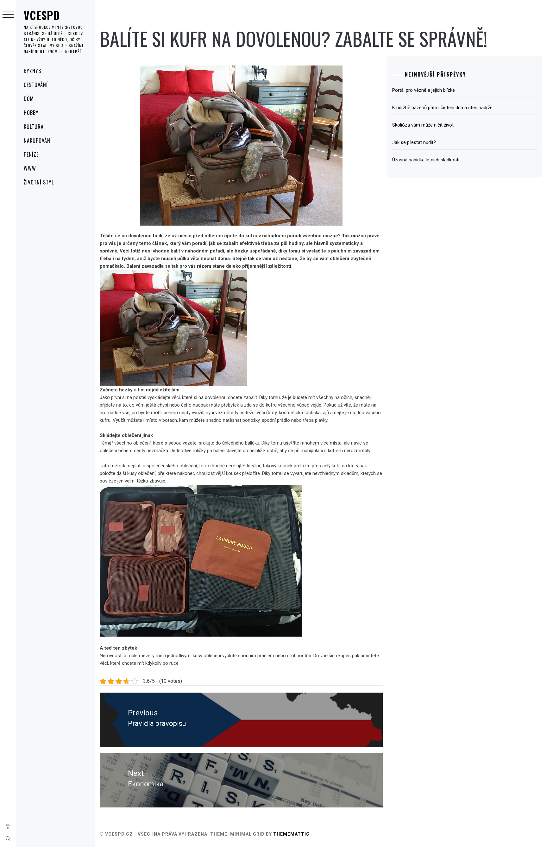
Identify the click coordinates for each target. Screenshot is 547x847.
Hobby (31, 112)
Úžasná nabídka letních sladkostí (425, 160)
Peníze (31, 154)
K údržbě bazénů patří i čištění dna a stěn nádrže (442, 107)
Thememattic (291, 834)
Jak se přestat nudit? (414, 142)
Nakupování (38, 140)
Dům (29, 99)
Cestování (36, 85)
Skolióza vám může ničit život (423, 125)
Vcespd (42, 15)
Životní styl (39, 182)
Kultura (34, 126)
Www (30, 168)
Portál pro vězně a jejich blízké (423, 90)
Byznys (32, 71)
